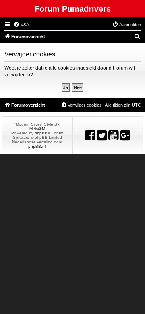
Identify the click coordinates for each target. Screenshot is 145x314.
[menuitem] (21, 24)
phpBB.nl (37, 146)
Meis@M (37, 128)
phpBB (41, 133)
